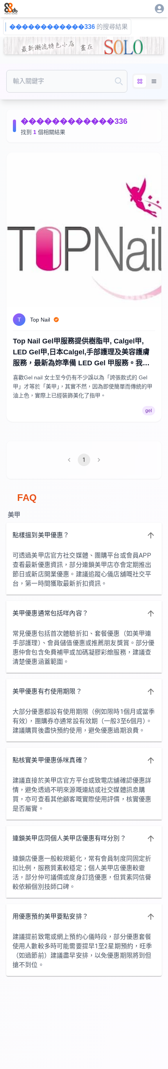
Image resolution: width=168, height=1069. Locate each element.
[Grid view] (140, 81)
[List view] (154, 81)
